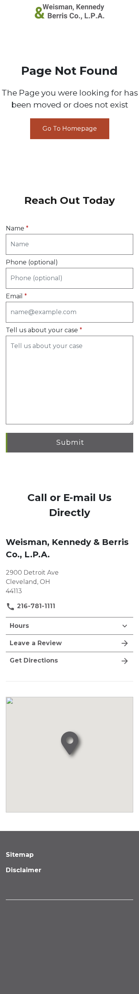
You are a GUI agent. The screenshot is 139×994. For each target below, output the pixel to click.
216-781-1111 (35, 606)
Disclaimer (23, 870)
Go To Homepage (69, 128)
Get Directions (34, 660)
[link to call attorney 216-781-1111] (15, 11)
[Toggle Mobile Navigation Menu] (124, 11)
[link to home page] (69, 11)
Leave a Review (36, 643)
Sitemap (20, 854)
